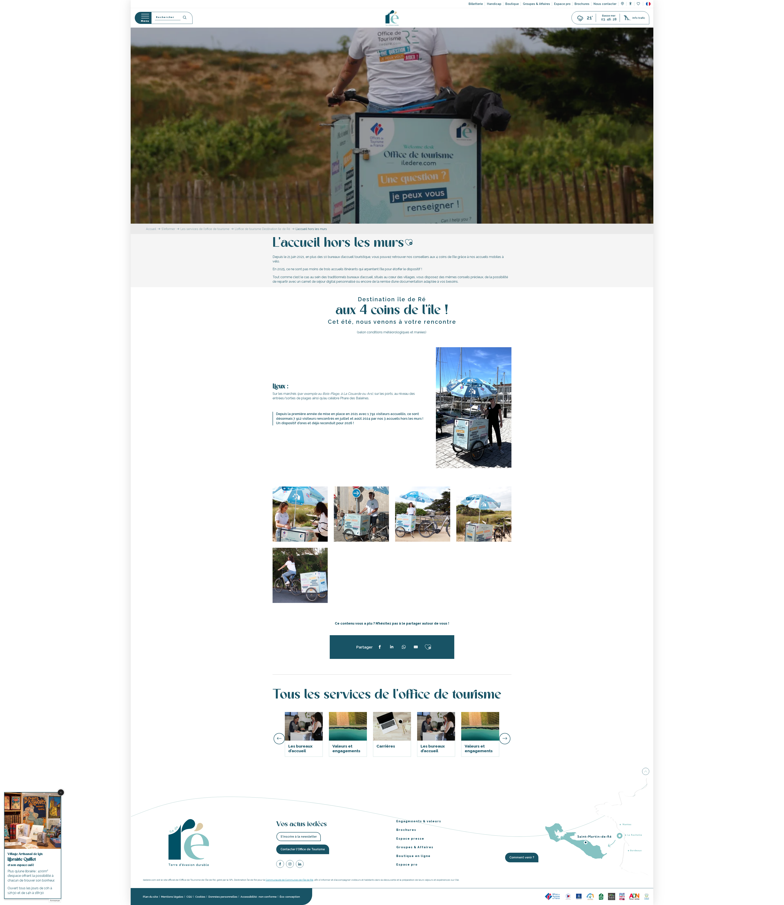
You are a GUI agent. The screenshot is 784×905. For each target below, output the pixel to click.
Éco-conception (290, 896)
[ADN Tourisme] (634, 896)
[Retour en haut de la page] (645, 771)
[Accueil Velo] (601, 896)
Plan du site (150, 896)
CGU (189, 896)
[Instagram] (290, 864)
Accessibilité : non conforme (259, 896)
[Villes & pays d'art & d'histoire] (622, 896)
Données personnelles (222, 896)
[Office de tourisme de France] (553, 896)
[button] (648, 4)
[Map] (622, 4)
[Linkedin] (300, 864)
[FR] (648, 4)
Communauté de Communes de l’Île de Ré (289, 879)
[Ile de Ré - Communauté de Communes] (611, 896)
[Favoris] (638, 4)
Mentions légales (172, 896)
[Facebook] (280, 864)
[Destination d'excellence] (568, 896)
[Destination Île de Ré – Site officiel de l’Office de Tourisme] (392, 18)
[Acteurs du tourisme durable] (646, 896)
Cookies (200, 896)
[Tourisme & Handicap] (578, 896)
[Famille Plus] (590, 896)
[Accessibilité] (630, 4)
